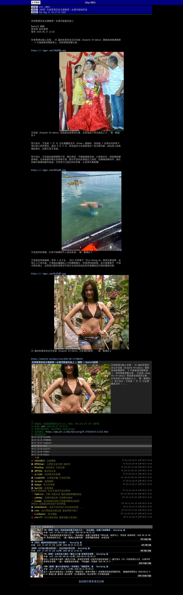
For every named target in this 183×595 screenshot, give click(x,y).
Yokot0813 (39, 460)
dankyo (37, 484)
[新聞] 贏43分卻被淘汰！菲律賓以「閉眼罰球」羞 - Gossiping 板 (78, 566)
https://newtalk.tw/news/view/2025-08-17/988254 (57, 359)
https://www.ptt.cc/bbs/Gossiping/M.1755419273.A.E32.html (77, 432)
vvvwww (37, 501)
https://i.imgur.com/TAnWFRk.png (48, 50)
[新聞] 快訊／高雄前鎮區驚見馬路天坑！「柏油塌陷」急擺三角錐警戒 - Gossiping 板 (86, 530)
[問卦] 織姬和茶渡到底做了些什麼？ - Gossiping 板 (58, 542)
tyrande (38, 481)
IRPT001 (38, 471)
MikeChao (38, 467)
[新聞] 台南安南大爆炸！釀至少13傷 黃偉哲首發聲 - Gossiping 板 (78, 554)
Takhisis (38, 494)
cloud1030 (39, 478)
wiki (41, 7)
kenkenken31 (40, 507)
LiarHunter (40, 514)
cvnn (36, 510)
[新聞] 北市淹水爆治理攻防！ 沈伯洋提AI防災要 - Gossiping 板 (60, 548)
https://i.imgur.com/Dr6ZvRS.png (48, 273)
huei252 (38, 488)
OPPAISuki (39, 464)
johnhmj (38, 497)
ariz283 (38, 474)
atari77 (38, 517)
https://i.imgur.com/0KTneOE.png (48, 170)
